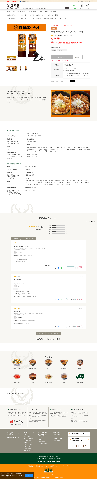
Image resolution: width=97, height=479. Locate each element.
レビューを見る (68, 35)
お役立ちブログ (11, 438)
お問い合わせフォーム (75, 421)
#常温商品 (53, 50)
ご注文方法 (26, 434)
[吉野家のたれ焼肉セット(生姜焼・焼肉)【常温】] (26, 43)
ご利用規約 (30, 466)
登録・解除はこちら (59, 441)
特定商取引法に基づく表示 (41, 466)
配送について (64, 81)
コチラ (68, 43)
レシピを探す (11, 433)
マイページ (41, 439)
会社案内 (52, 466)
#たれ (65, 50)
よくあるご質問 (27, 440)
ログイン (41, 437)
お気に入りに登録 (43, 443)
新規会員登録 (42, 441)
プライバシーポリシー (61, 466)
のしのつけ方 (27, 436)
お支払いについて (55, 81)
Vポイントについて (28, 444)
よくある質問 (80, 1)
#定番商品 (60, 50)
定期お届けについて (28, 450)
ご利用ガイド (87, 1)
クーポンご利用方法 (28, 438)
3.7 (43, 226)
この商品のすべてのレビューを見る (48, 339)
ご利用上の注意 (27, 448)
